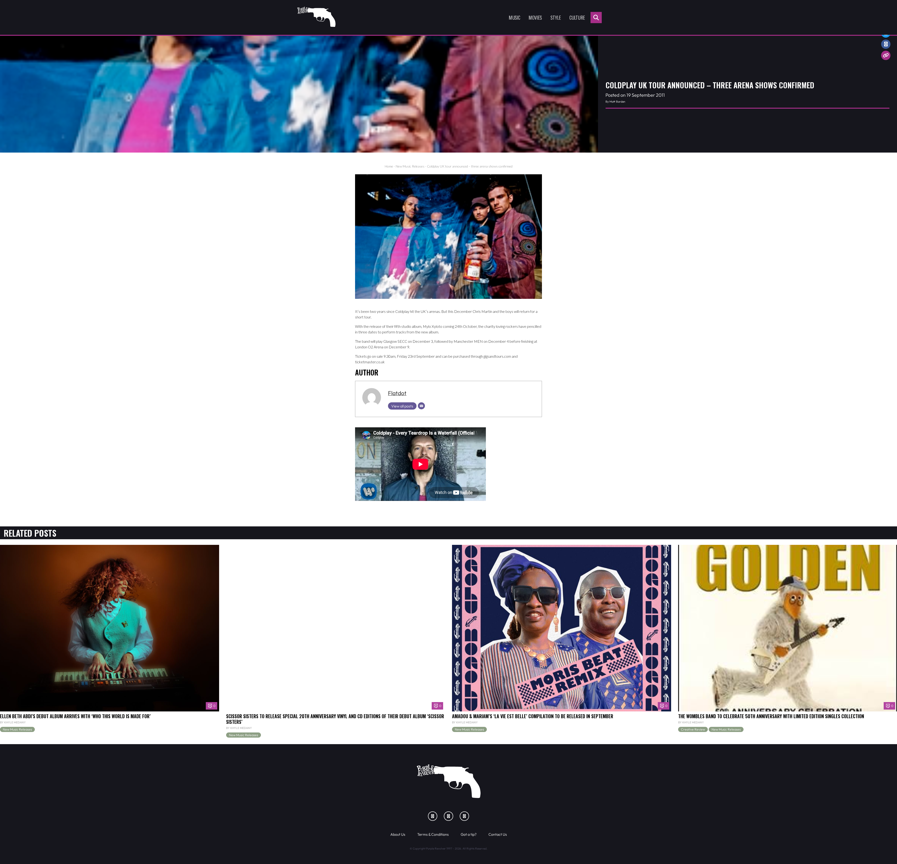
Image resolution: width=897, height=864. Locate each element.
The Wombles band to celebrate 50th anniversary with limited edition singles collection (771, 716)
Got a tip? (469, 834)
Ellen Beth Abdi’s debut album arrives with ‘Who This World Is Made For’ (75, 716)
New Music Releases (410, 166)
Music (514, 17)
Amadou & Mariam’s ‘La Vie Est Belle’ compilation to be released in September (532, 716)
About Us (397, 834)
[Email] (421, 405)
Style (556, 17)
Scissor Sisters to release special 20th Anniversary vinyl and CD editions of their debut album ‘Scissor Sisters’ (335, 719)
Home (389, 166)
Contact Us (497, 834)
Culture (577, 17)
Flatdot (397, 392)
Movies (535, 17)
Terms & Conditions (433, 834)
